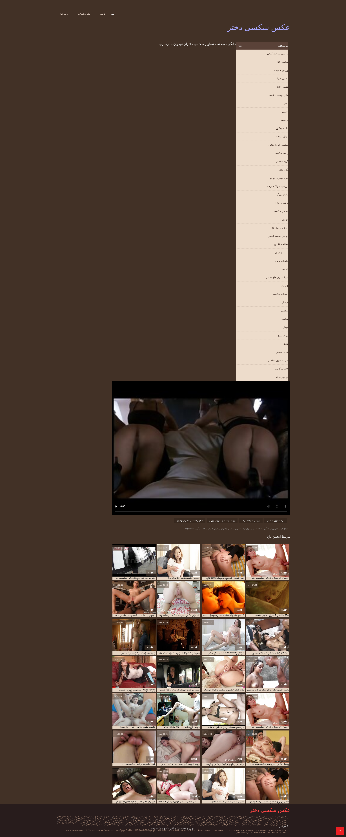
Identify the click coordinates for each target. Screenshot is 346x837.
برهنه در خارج (281, 202)
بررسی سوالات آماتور (277, 53)
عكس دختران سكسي (190, 818)
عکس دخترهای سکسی (135, 820)
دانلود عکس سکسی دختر (268, 818)
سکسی (284, 310)
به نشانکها (64, 14)
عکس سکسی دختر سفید (136, 824)
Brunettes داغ (281, 244)
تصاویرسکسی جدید (121, 816)
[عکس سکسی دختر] (340, 831)
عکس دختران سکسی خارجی (181, 820)
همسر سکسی (281, 211)
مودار (285, 327)
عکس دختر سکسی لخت (144, 818)
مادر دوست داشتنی (278, 95)
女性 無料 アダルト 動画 (168, 830)
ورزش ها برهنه (281, 70)
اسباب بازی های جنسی (276, 277)
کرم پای (284, 285)
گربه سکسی (282, 161)
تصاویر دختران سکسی (238, 816)
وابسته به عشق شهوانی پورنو (222, 520)
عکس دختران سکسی (205, 820)
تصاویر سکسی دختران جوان (192, 816)
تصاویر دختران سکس (258, 816)
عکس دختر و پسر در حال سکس (72, 818)
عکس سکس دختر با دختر (276, 822)
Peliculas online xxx (275, 832)
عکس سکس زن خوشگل (114, 822)
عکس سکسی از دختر (231, 824)
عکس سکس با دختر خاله (93, 820)
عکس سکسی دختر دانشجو (160, 824)
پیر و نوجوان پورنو (279, 178)
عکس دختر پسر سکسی (252, 820)
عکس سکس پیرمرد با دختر (275, 824)
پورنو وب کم (282, 377)
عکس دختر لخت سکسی (121, 818)
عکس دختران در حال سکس (228, 820)
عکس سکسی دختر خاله (185, 824)
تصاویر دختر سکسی (278, 816)
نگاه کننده (283, 169)
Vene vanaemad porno (241, 830)
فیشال (285, 302)
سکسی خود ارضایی (278, 144)
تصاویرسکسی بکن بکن (141, 816)
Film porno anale (74, 830)
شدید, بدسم (282, 352)
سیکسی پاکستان (203, 830)
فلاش (285, 343)
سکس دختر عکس (227, 818)
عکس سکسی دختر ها (114, 824)
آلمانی (285, 269)
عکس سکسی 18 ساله (252, 824)
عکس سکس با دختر (115, 820)
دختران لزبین (281, 261)
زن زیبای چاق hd (280, 227)
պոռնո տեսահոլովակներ (100, 830)
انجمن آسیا (282, 78)
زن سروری (283, 335)
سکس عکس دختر (209, 818)
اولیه (112, 14)
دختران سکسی (280, 294)
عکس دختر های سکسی (98, 818)
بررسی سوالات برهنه (277, 186)
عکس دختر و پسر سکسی (276, 820)
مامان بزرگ (282, 194)
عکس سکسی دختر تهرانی (208, 824)
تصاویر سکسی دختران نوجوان (189, 520)
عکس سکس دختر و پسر (229, 822)
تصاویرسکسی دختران (83, 816)
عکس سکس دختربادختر (157, 822)
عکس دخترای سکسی (157, 820)
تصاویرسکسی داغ (102, 816)
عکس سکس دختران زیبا (206, 822)
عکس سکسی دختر (244, 832)
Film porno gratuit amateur (271, 830)
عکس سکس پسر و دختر (68, 822)
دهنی (285, 103)
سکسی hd (283, 62)
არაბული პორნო (124, 830)
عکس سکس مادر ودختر (91, 822)
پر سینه (284, 120)
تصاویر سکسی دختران (216, 816)
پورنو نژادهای (281, 252)
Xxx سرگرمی (281, 368)
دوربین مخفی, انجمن (278, 236)
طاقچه (103, 14)
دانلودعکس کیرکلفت (246, 818)
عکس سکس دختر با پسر (252, 822)
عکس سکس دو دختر (135, 822)
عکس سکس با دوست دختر (69, 820)
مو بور (285, 219)
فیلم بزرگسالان (84, 14)
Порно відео (219, 830)
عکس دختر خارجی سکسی (168, 818)
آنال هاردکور (282, 128)
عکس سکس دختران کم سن (181, 822)
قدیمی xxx (282, 86)
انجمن (285, 111)
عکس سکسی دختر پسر (92, 824)
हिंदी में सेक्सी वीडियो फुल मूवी (145, 830)
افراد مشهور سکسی (278, 360)
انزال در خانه (282, 136)
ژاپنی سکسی (281, 153)
